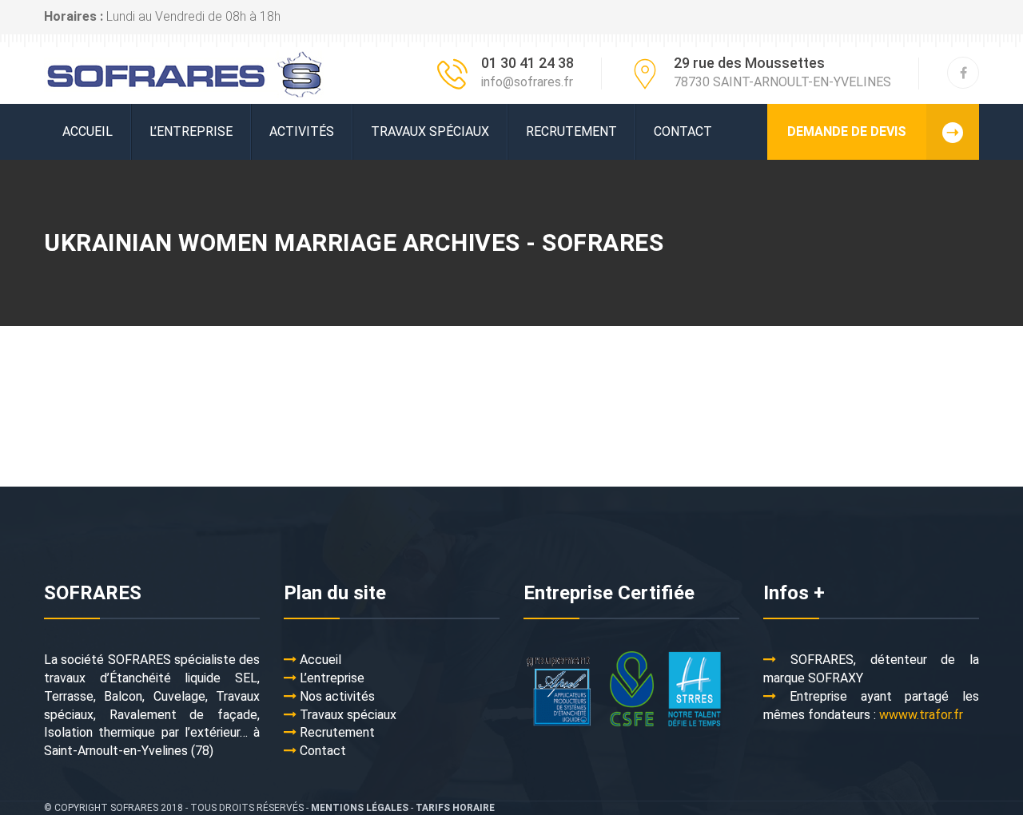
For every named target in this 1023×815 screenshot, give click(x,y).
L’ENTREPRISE (191, 131)
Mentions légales (359, 807)
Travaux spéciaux (430, 131)
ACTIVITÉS (301, 131)
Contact (683, 131)
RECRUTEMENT (571, 131)
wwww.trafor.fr (921, 714)
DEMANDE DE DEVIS (846, 131)
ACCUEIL (87, 131)
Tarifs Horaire (455, 807)
